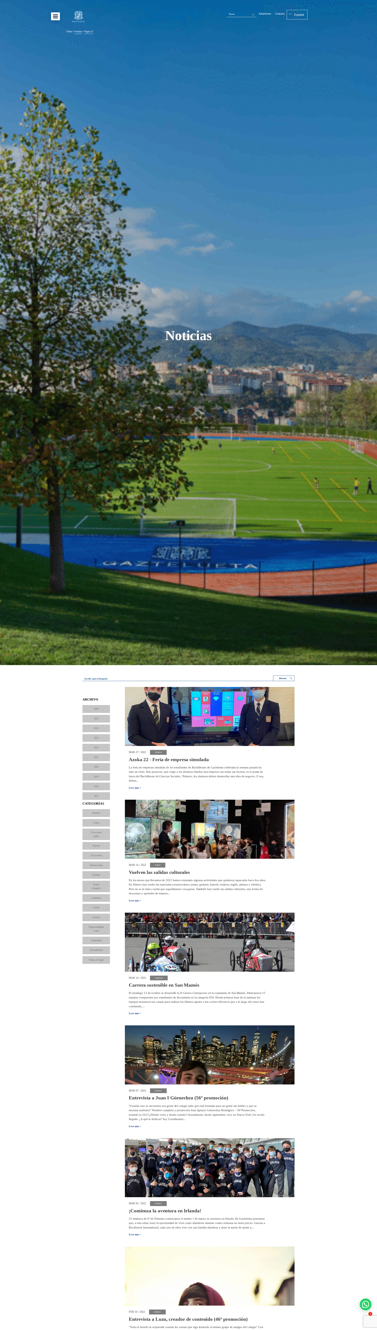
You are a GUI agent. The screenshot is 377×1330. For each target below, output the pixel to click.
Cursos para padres (96, 834)
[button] (366, 1304)
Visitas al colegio (96, 959)
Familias (96, 874)
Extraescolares (96, 865)
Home (69, 31)
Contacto (280, 13)
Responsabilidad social (96, 929)
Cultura (96, 822)
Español (299, 14)
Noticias (96, 917)
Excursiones (96, 855)
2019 (96, 776)
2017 (96, 796)
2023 (96, 738)
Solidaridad (96, 940)
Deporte (96, 845)
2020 (96, 766)
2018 (96, 786)
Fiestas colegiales (96, 886)
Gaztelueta (96, 898)
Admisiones (264, 13)
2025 (96, 718)
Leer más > (135, 787)
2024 (96, 728)
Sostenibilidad (96, 950)
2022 (96, 747)
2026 (96, 708)
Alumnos (96, 812)
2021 (96, 757)
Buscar (232, 14)
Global (96, 907)
